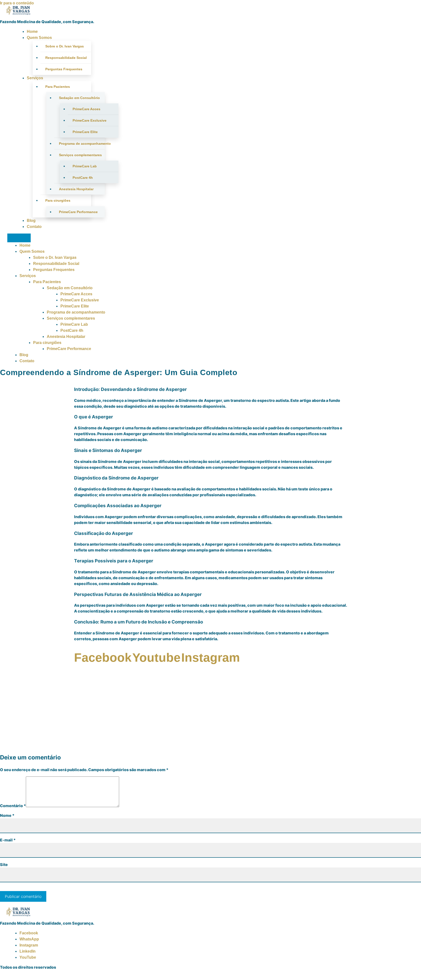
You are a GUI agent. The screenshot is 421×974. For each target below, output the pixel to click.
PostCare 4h (83, 178)
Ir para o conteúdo (17, 3)
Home (32, 31)
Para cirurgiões (57, 200)
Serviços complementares (80, 155)
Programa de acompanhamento (82, 143)
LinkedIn (27, 951)
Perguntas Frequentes (63, 69)
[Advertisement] (210, 714)
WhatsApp (29, 939)
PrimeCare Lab (85, 166)
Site (4, 864)
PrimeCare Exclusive (89, 120)
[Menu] (19, 238)
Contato (34, 227)
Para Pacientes (57, 87)
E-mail (8, 840)
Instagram (28, 945)
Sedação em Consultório (79, 98)
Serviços (35, 78)
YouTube (27, 957)
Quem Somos (39, 38)
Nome (7, 815)
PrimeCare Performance (78, 212)
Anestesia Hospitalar (76, 189)
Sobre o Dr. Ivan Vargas (64, 46)
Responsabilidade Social (66, 58)
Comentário (13, 805)
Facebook (28, 933)
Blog (31, 220)
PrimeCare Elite (85, 132)
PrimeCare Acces (86, 109)
